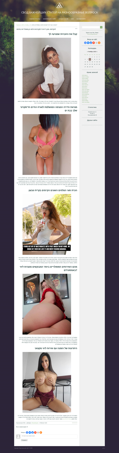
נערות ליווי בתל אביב (67, 419)
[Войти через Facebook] (32, 432)
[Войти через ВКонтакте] (30, 432)
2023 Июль (84, 99)
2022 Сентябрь (85, 89)
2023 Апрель (85, 97)
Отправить (24, 440)
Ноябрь (27, 25)
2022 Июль (84, 88)
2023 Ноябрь (85, 100)
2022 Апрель (85, 84)
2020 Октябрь (85, 77)
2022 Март (84, 83)
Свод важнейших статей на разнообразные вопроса (59, 12)
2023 (23, 25)
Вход (96, 34)
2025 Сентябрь (85, 102)
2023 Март (84, 96)
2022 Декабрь (85, 91)
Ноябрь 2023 (92, 51)
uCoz (103, 448)
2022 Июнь (84, 86)
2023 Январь (85, 92)
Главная (18, 25)
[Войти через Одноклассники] (41, 432)
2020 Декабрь (85, 80)
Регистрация (90, 34)
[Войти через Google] (38, 432)
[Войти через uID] (27, 432)
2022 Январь (85, 81)
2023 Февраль (85, 94)
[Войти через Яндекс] (35, 432)
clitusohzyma (34, 423)
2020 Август (85, 75)
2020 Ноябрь (85, 78)
